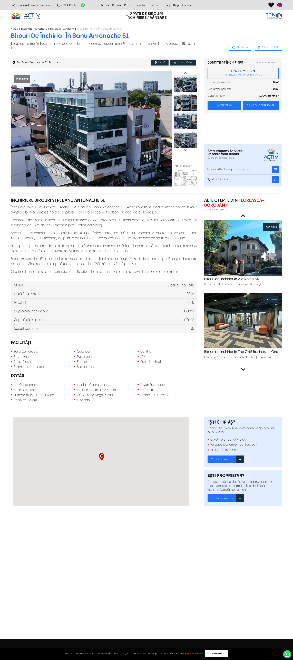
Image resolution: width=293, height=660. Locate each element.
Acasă (105, 5)
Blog (176, 5)
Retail (128, 5)
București (26, 29)
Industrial (141, 5)
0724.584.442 (68, 5)
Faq (167, 5)
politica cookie (194, 654)
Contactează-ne (222, 459)
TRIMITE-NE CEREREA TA (260, 105)
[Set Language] (279, 5)
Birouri (116, 5)
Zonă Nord (41, 29)
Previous (185, 73)
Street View (185, 62)
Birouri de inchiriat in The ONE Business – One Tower (241, 352)
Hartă (161, 62)
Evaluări (156, 5)
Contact (187, 5)
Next (185, 150)
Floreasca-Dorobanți (62, 29)
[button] (101, 457)
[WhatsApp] (287, 654)
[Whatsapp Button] (83, 5)
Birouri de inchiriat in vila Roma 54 (231, 279)
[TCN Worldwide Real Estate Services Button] (274, 16)
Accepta (217, 654)
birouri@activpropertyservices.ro (34, 5)
